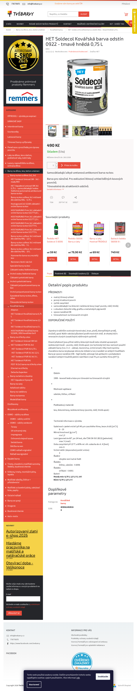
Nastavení (34, 684)
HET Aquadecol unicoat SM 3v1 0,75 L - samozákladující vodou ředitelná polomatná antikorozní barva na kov (26, 189)
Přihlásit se (14, 613)
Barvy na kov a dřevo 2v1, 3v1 (23, 175)
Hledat (84, 14)
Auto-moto (12, 516)
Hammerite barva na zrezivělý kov (24, 257)
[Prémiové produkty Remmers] (23, 96)
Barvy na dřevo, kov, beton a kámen (23, 171)
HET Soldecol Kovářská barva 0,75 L (26, 315)
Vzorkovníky (13, 131)
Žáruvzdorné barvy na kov (21, 302)
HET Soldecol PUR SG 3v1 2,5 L (25, 352)
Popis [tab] (49, 273)
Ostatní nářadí (14, 495)
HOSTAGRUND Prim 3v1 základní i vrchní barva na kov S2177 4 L (26, 224)
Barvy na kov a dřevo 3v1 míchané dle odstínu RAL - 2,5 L (26, 237)
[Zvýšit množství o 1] (56, 163)
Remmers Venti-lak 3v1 (21, 262)
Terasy (14, 426)
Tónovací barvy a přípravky (19, 142)
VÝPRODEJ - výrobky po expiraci (21, 116)
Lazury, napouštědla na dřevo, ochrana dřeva (21, 164)
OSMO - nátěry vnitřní (20, 419)
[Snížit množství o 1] (56, 166)
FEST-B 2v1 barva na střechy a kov (26, 364)
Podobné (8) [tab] (60, 273)
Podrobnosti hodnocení (78, 51)
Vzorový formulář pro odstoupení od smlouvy (89, 642)
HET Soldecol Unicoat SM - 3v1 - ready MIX (25, 180)
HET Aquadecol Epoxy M (22, 380)
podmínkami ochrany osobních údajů (23, 605)
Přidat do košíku (71, 165)
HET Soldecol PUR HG (21, 360)
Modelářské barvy (18, 399)
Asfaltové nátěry (17, 387)
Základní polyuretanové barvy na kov (25, 286)
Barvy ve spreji (13, 500)
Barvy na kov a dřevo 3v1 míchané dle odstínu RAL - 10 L (26, 250)
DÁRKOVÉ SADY (14, 121)
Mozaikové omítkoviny (17, 409)
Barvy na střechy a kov (20, 337)
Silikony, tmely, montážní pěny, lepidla (21, 473)
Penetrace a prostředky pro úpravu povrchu (23, 149)
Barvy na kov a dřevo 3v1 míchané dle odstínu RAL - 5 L (26, 244)
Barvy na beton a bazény (21, 376)
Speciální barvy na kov (20, 265)
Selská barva (16, 442)
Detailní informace (54, 189)
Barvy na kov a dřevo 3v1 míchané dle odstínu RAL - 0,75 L (26, 198)
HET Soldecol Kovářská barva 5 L (25, 326)
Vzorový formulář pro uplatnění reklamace (88, 645)
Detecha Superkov (19, 372)
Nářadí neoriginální (19, 454)
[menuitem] (8, 24)
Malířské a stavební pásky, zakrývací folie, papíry (23, 489)
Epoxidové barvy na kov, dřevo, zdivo (24, 297)
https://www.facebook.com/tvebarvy (25, 643)
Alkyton (14, 309)
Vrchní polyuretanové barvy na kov (25, 291)
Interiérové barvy (15, 126)
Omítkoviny (12, 404)
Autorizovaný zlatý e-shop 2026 (22, 533)
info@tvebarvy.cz (17, 635)
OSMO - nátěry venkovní (21, 422)
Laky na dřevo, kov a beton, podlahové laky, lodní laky (19, 156)
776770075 (14, 639)
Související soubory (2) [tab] (79, 273)
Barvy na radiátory (18, 391)
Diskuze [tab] (95, 273)
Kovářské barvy (17, 306)
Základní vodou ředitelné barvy (24, 269)
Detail (52, 259)
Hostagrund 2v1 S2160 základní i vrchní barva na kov (25, 205)
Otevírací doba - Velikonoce (19, 565)
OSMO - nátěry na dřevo (18, 414)
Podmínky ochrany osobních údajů (84, 638)
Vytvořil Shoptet (124, 685)
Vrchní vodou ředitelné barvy (23, 273)
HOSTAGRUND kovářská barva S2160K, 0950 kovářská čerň (24, 332)
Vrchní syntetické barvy (20, 281)
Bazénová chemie (15, 511)
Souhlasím (103, 676)
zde (78, 677)
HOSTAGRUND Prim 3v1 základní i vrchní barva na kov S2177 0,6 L (26, 211)
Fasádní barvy (13, 458)
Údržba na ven (16, 446)
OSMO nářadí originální (20, 450)
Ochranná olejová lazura (22, 438)
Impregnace (16, 434)
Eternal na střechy (19, 368)
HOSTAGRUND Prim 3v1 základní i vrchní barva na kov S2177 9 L (26, 231)
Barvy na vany (16, 383)
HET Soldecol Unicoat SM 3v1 (24, 341)
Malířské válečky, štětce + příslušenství (19, 481)
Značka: (95, 51)
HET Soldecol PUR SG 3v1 (22, 344)
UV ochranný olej (18, 430)
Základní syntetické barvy (21, 277)
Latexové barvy (14, 137)
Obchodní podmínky (79, 635)
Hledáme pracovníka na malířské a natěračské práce (20, 549)
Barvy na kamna (17, 395)
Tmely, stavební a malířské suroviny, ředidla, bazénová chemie (23, 465)
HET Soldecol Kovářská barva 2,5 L (26, 321)
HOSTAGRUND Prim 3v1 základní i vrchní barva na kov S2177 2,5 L (26, 218)
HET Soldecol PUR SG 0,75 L (24, 348)
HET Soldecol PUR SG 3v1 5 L (24, 356)
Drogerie (11, 505)
